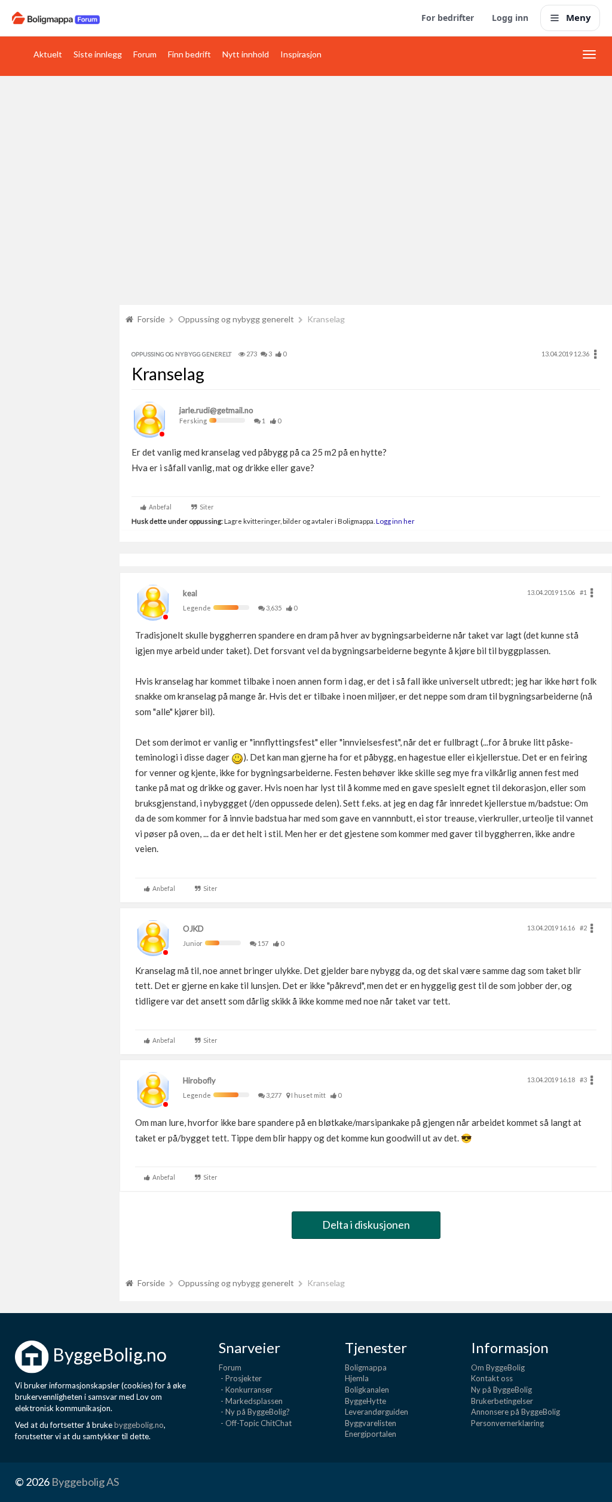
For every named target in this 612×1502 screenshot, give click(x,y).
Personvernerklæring (507, 1423)
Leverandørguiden (376, 1411)
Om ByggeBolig (498, 1367)
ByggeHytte (365, 1401)
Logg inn (510, 17)
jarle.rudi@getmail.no (216, 410)
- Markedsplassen (251, 1401)
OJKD (193, 928)
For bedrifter (447, 17)
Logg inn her (395, 521)
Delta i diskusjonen (366, 1224)
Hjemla (357, 1378)
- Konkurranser (246, 1389)
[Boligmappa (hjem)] (56, 18)
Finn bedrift (189, 54)
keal (190, 593)
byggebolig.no (139, 1425)
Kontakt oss (492, 1378)
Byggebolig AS (85, 1481)
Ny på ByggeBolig (501, 1389)
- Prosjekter (240, 1378)
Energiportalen (370, 1434)
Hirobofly (199, 1080)
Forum (145, 54)
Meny (578, 17)
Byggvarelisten (370, 1423)
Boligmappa (366, 1367)
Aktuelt (47, 54)
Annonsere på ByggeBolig (515, 1411)
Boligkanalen (367, 1389)
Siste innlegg (98, 54)
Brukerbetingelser (502, 1401)
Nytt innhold (245, 54)
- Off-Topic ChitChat (255, 1423)
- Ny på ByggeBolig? (254, 1411)
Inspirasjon (301, 54)
